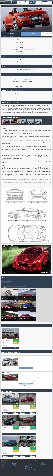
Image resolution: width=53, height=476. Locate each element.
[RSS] (3, 467)
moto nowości (26, 2)
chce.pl (7, 1)
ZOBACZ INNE (23, 385)
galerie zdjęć (38, 2)
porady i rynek (20, 2)
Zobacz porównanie (11, 33)
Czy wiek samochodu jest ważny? (30, 468)
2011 (7, 282)
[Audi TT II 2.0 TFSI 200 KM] (6, 124)
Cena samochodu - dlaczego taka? (28, 463)
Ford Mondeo (14, 463)
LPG (40, 466)
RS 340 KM (17, 285)
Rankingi (41, 462)
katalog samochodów (32, 2)
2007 (4, 280)
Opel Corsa (14, 464)
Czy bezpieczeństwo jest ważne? (18, 90)
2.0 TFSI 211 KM (6, 285)
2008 (7, 280)
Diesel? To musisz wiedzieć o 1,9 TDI (30, 461)
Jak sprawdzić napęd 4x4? (30, 469)
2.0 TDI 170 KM (22, 285)
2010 (4, 282)
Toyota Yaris (14, 462)
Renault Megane (15, 465)
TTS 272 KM (12, 285)
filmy (45, 2)
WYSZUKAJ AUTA (29, 385)
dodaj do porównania (31, 33)
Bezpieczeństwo (42, 464)
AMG (40, 468)
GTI (40, 469)
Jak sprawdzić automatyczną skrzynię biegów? (29, 465)
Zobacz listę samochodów (26, 367)
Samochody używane (43, 460)
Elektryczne (41, 463)
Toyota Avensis (14, 466)
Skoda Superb (14, 460)
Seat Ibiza (14, 468)
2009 (10, 280)
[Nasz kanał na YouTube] (7, 463)
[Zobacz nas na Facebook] (3, 463)
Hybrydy (41, 465)
